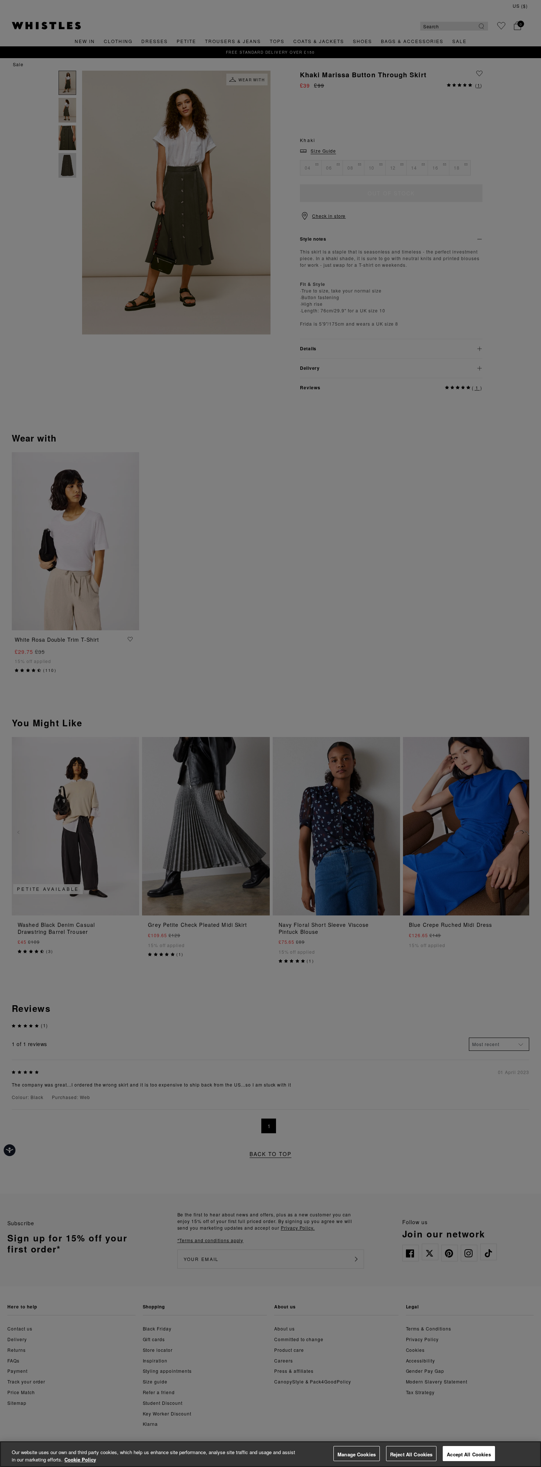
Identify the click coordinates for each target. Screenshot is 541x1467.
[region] (270, 1454)
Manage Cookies (356, 1454)
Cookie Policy (80, 1459)
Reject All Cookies (411, 1454)
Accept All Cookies (469, 1454)
